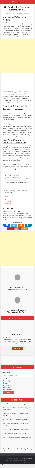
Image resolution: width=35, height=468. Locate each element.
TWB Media (18, 458)
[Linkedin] (28, 225)
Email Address (6, 372)
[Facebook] (6, 225)
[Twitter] (14, 225)
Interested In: (6, 379)
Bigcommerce (9, 200)
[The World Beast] (17, 2)
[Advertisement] (17, 56)
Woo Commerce (9, 203)
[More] (24, 228)
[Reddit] (21, 225)
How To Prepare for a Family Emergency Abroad (16, 404)
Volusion (7, 198)
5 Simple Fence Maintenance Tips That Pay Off (15, 433)
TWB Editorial (26, 13)
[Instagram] (17, 228)
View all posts (17, 348)
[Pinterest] (10, 228)
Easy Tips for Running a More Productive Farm (15, 419)
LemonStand (8, 201)
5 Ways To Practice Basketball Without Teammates (17, 429)
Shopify (7, 196)
